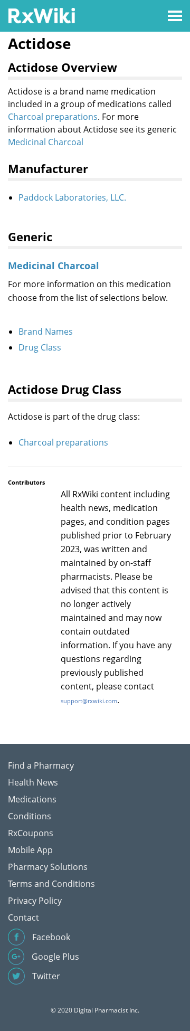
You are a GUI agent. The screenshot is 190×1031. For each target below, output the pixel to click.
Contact (23, 917)
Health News (33, 782)
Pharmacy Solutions (48, 867)
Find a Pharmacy (41, 765)
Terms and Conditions (51, 884)
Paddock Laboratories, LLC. (72, 197)
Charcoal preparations (53, 116)
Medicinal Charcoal (45, 142)
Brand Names (45, 331)
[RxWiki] (41, 15)
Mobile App (30, 850)
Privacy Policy (35, 900)
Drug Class (39, 347)
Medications (32, 799)
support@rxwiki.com (89, 701)
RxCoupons (30, 833)
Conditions (29, 816)
